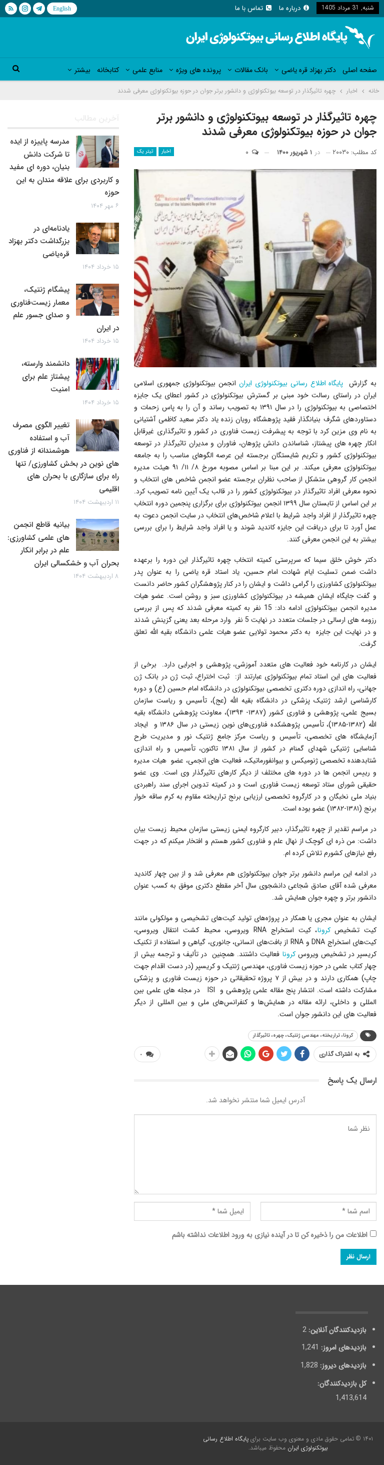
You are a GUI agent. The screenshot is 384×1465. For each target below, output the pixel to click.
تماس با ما (249, 8)
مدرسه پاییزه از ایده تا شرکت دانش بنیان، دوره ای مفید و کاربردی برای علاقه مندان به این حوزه (64, 167)
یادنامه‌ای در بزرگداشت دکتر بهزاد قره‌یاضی (39, 241)
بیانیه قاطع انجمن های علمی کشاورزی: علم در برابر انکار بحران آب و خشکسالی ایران (63, 544)
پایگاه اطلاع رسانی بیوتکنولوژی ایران (291, 383)
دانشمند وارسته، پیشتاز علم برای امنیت (46, 376)
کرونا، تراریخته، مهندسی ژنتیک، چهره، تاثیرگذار (303, 1035)
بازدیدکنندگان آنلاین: (336, 1329)
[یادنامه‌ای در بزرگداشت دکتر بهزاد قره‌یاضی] (97, 239)
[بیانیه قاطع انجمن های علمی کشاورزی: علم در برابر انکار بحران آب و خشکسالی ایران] (97, 535)
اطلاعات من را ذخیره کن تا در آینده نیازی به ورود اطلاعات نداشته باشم (270, 1234)
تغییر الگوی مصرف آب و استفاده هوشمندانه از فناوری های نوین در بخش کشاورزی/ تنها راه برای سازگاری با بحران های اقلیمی (63, 457)
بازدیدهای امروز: (342, 1347)
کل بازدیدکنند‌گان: (341, 1383)
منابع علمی (147, 70)
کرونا (324, 930)
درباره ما (289, 8)
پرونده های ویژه (198, 70)
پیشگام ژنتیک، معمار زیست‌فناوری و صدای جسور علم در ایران (64, 309)
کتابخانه (108, 70)
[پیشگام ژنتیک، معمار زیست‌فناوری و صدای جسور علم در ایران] (97, 300)
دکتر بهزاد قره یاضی (309, 70)
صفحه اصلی (359, 70)
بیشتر (82, 70)
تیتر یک (145, 151)
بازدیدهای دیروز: (342, 1365)
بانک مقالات (251, 70)
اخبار (166, 151)
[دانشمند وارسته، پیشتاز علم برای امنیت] (97, 374)
